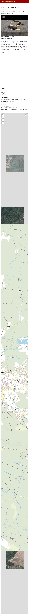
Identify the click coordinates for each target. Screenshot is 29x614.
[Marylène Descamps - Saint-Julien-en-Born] (14, 25)
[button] (14, 387)
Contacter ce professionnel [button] (8, 91)
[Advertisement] (14, 71)
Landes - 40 (21, 11)
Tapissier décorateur (11, 11)
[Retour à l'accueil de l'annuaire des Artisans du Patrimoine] (8, 1)
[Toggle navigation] (26, 1)
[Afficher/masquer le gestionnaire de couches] (26, 114)
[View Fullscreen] (3, 120)
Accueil (2, 11)
